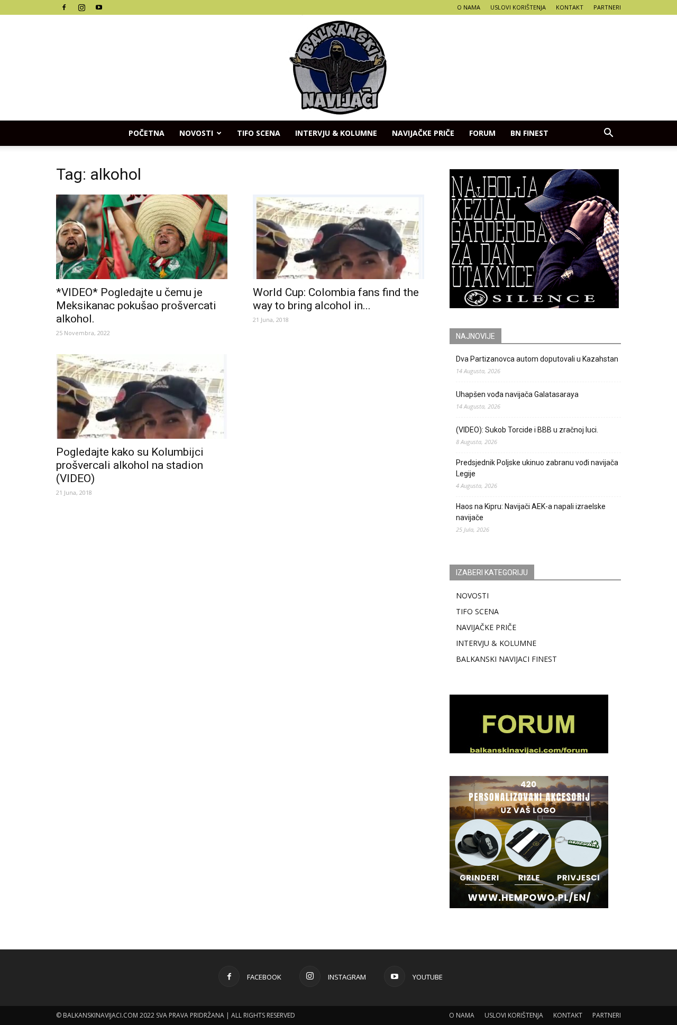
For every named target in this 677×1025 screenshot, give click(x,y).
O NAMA (468, 7)
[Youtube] (99, 7)
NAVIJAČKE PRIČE (423, 133)
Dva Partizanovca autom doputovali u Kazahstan (537, 359)
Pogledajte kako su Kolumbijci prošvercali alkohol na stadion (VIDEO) (130, 465)
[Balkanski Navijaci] (338, 68)
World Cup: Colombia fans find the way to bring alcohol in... (336, 299)
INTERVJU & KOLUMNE (336, 133)
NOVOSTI (472, 595)
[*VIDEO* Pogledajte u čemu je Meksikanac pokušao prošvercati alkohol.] (141, 237)
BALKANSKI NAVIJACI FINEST (506, 659)
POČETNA (146, 133)
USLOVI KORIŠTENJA (518, 7)
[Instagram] (81, 7)
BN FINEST (529, 133)
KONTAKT (569, 7)
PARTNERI (607, 7)
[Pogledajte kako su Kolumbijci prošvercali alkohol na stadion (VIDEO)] (141, 396)
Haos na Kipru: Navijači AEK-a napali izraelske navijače (531, 512)
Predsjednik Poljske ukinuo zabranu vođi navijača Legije (537, 468)
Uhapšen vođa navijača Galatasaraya (517, 394)
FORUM (482, 133)
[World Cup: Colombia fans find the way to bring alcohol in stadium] (338, 237)
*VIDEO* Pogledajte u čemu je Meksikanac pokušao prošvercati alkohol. (136, 305)
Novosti (196, 133)
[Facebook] (64, 7)
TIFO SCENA (258, 133)
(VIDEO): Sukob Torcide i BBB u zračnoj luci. (527, 430)
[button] (608, 133)
